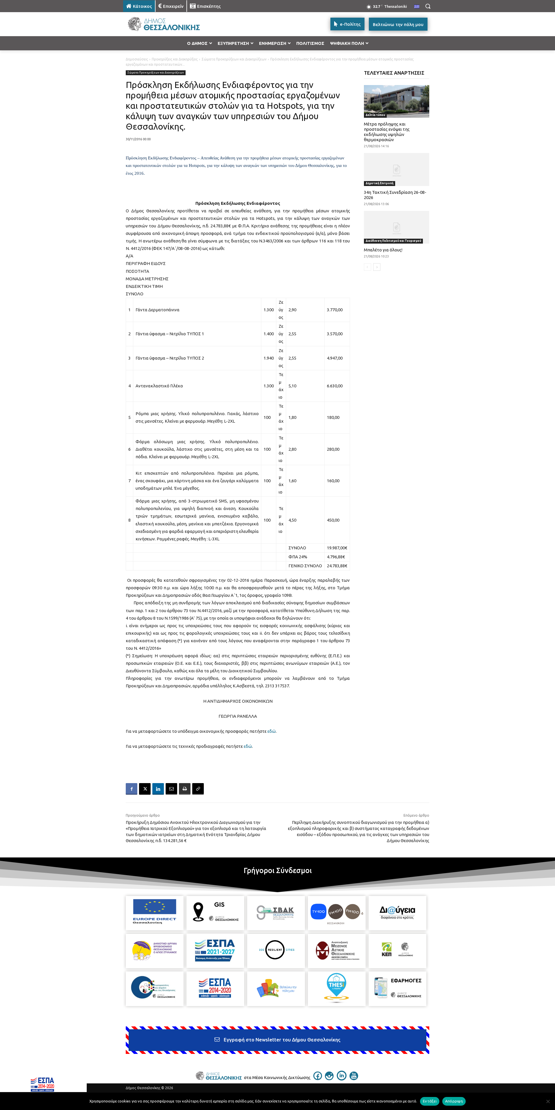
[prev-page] (367, 267)
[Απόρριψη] (548, 1101)
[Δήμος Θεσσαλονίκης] (169, 24)
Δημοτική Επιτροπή (379, 183)
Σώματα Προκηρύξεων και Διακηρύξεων (234, 59)
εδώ (271, 731)
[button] (428, 6)
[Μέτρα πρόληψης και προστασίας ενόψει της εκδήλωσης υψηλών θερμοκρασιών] (397, 101)
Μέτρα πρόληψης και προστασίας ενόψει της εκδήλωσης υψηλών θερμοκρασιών (387, 132)
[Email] (171, 789)
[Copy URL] (198, 789)
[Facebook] (131, 789)
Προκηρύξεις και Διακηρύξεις (175, 59)
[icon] (317, 1078)
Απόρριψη (454, 1101)
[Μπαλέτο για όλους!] (397, 227)
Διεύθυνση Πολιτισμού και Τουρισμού (393, 240)
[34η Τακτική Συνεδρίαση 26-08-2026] (397, 169)
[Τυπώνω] (184, 789)
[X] (145, 789)
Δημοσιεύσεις (137, 59)
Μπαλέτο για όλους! (383, 249)
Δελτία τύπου (375, 115)
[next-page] (376, 267)
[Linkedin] (158, 789)
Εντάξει (429, 1101)
